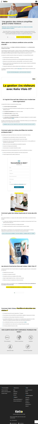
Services (14, 395)
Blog (14, 390)
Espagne (26, 399)
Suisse (26, 406)
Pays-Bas (27, 402)
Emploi (26, 391)
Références (15, 391)
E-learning (15, 393)
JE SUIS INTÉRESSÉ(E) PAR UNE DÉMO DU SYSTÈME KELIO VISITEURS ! (19, 287)
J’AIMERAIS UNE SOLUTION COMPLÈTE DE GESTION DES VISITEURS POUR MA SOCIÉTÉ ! (19, 124)
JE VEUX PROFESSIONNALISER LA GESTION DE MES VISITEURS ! (19, 72)
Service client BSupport (17, 399)
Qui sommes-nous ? (28, 390)
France (26, 401)
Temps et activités (4, 390)
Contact (26, 393)
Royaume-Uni (27, 404)
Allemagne (27, 397)
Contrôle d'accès (4, 393)
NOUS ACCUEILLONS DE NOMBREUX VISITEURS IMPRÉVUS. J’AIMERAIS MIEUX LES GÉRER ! (18, 233)
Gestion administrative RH (6, 391)
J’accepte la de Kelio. (18, 184)
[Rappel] (36, 1)
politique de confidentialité (18, 184)
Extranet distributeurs (17, 401)
